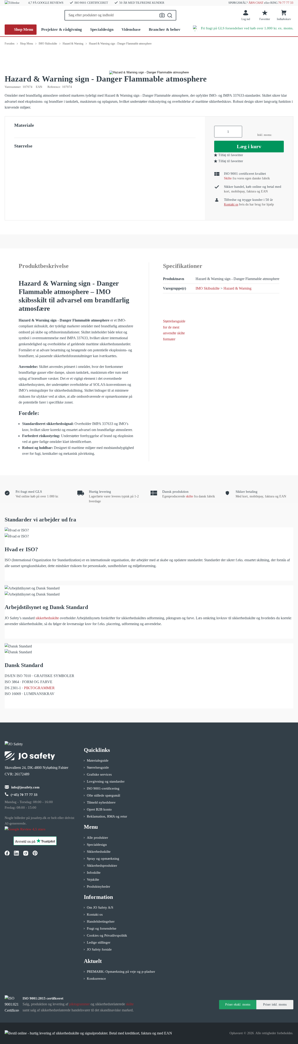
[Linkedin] (16, 853)
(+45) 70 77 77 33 (24, 795)
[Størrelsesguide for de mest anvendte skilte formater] (176, 307)
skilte (189, 496)
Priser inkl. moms (275, 1004)
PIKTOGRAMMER (39, 688)
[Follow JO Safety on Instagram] (25, 853)
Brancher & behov (164, 29)
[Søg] (169, 15)
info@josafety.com (25, 787)
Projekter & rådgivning (61, 29)
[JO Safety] (30, 831)
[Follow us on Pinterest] (35, 853)
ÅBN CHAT (255, 2)
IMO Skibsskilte (208, 288)
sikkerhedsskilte (47, 618)
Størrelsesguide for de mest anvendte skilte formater (174, 330)
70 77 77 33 (285, 2)
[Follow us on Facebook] (7, 853)
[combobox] (120, 15)
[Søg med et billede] (162, 15)
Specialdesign (101, 29)
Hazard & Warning (237, 288)
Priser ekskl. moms (237, 1004)
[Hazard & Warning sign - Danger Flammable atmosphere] (149, 72)
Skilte (228, 178)
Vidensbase (131, 29)
